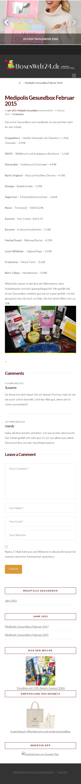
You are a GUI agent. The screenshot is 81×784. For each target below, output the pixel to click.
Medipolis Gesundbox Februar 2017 (27, 626)
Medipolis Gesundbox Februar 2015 (27, 634)
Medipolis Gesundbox (27, 110)
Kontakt (63, 772)
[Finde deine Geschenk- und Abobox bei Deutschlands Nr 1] (40, 63)
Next (72, 22)
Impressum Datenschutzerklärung (33, 772)
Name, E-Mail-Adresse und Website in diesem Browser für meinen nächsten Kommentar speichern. (40, 554)
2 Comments (18, 114)
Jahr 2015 (12, 110)
